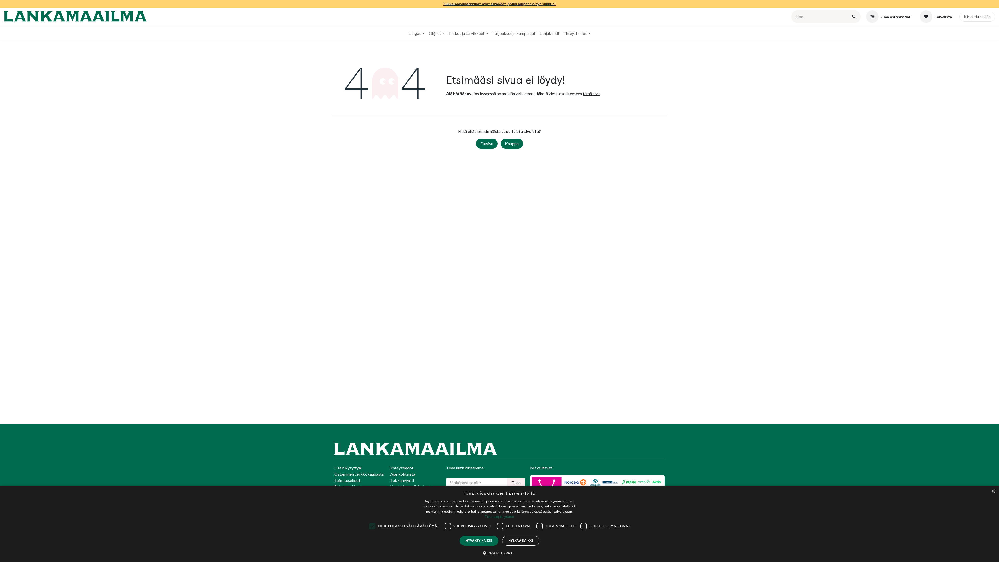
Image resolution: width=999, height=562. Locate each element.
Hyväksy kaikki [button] (479, 540)
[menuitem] (416, 33)
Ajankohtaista (402, 473)
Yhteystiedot (401, 467)
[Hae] (854, 16)
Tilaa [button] (516, 482)
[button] (499, 553)
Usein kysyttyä (347, 467)
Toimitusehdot (347, 480)
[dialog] (499, 524)
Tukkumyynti (402, 480)
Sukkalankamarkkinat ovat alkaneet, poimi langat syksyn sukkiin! (499, 4)
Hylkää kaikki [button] (520, 540)
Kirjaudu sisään (977, 16)
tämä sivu (591, 93)
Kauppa (512, 143)
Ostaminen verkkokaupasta (359, 473)
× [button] (993, 491)
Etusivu (486, 143)
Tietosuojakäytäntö (499, 516)
